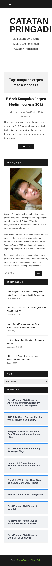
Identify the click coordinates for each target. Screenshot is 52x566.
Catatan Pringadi (30, 25)
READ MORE (26, 146)
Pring (15, 112)
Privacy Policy (36, 560)
